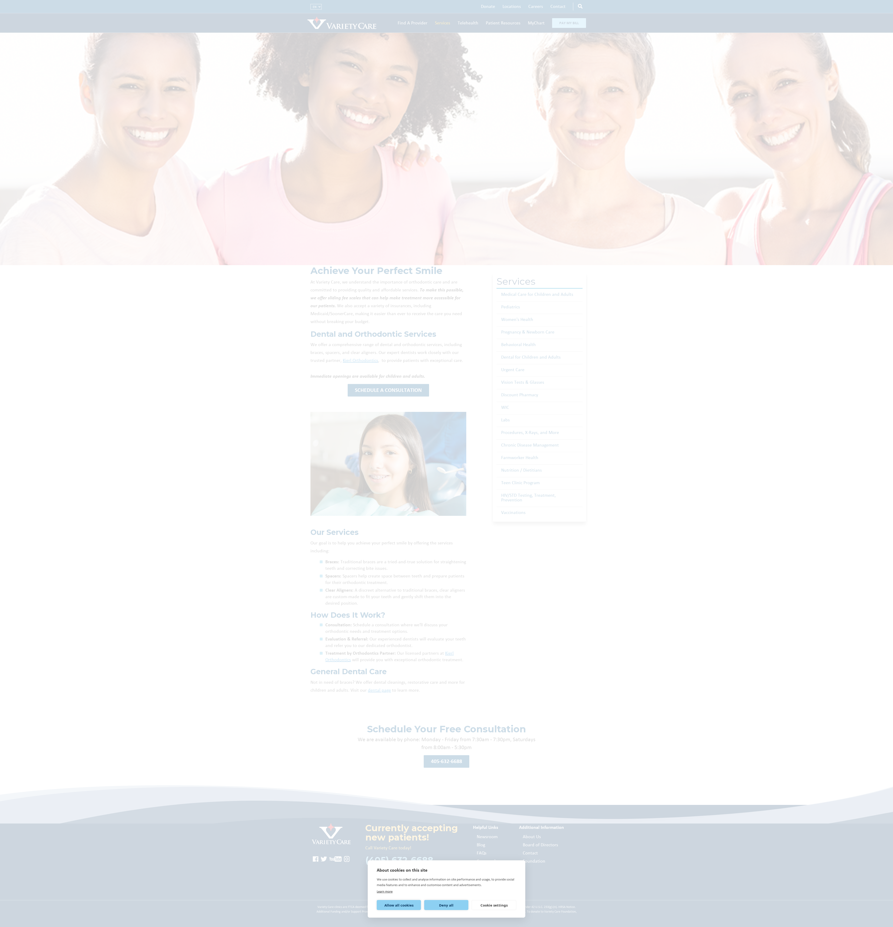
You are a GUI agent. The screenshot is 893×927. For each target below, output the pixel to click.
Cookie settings (494, 905)
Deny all (446, 905)
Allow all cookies (398, 905)
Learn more (385, 891)
